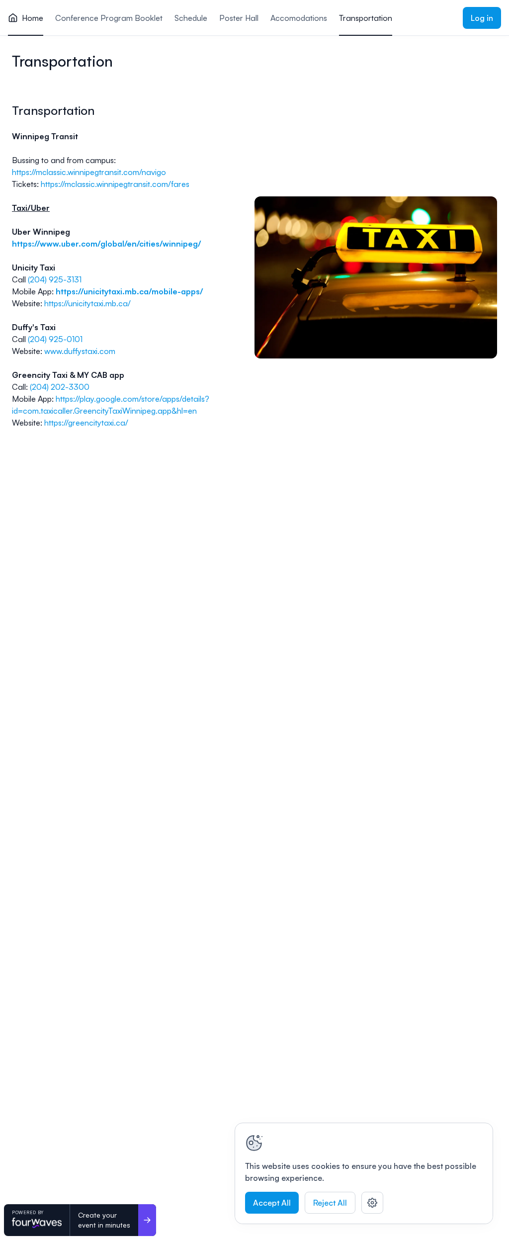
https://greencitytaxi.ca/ (86, 423)
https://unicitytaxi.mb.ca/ (87, 303)
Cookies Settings (372, 1203)
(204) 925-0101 (55, 339)
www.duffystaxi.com (79, 351)
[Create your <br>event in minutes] (147, 1220)
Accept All (272, 1203)
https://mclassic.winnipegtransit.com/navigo (89, 172)
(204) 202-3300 (59, 387)
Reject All (330, 1203)
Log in (482, 18)
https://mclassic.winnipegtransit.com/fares (115, 184)
